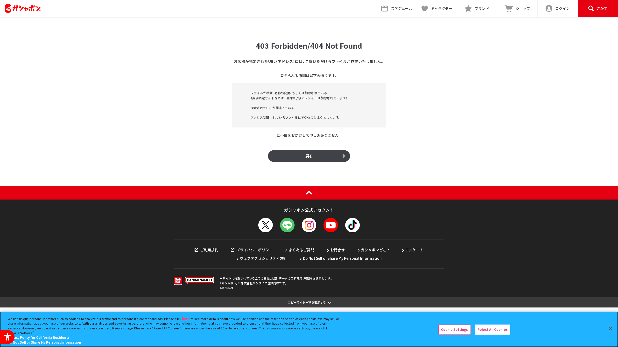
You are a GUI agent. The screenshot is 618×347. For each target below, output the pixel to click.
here (186, 318)
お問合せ (337, 249)
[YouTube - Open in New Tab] (330, 225)
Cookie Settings (454, 329)
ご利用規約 (209, 249)
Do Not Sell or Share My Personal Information (342, 258)
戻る (309, 155)
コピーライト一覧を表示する (307, 302)
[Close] (610, 328)
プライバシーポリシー (254, 249)
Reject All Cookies (493, 329)
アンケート (414, 249)
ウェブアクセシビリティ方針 (263, 258)
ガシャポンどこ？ (375, 249)
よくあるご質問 (301, 249)
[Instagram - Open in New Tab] (309, 225)
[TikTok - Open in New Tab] (352, 225)
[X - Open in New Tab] (265, 225)
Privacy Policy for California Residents (39, 337)
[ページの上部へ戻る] (309, 193)
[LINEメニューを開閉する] (287, 225)
